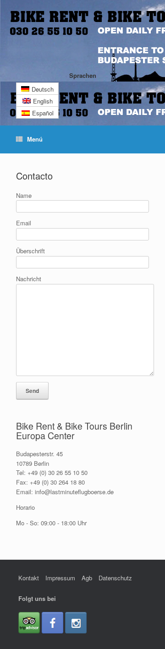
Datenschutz (115, 577)
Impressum (60, 577)
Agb (87, 577)
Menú (35, 139)
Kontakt (28, 577)
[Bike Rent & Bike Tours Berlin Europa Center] (82, 39)
